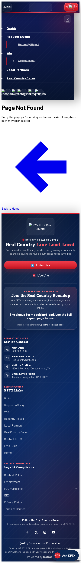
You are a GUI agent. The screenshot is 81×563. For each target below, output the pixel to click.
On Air (7, 398)
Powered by (40, 556)
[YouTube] (40, 92)
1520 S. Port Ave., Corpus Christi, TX (31, 368)
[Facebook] (8, 92)
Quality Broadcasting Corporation (40, 543)
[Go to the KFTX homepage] (40, 226)
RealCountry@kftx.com (24, 359)
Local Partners (13, 425)
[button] (71, 7)
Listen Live (50, 266)
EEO (7, 495)
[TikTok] (32, 92)
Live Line (43, 275)
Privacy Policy (13, 502)
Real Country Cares (16, 432)
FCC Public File (16, 489)
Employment (12, 481)
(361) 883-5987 (19, 351)
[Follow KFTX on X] (36, 532)
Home (8, 452)
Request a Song (14, 405)
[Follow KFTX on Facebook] (27, 532)
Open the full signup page (51, 324)
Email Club (10, 445)
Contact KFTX (13, 439)
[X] (16, 92)
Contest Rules (13, 475)
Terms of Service (14, 509)
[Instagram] (24, 92)
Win (6, 412)
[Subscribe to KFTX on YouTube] (53, 532)
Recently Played (14, 418)
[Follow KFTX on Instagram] (44, 532)
